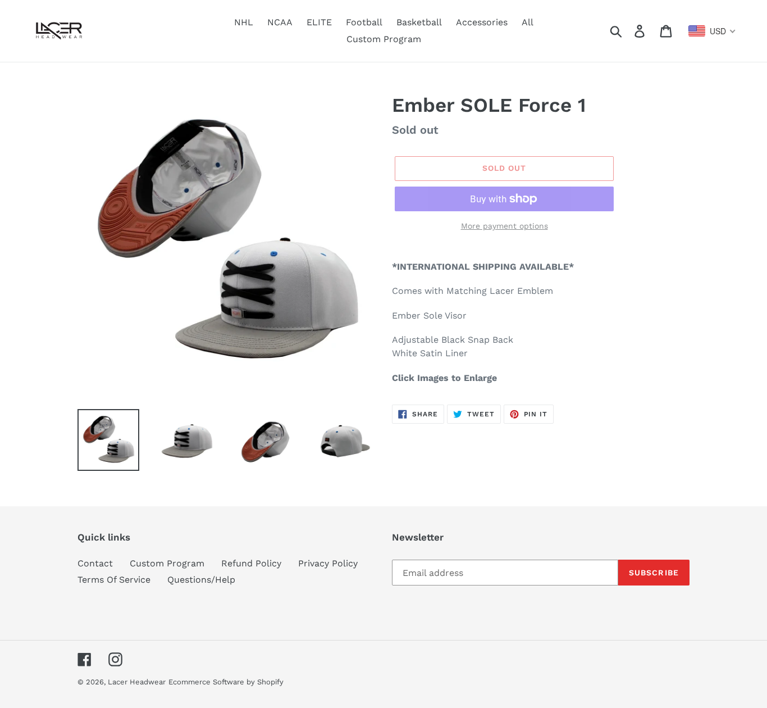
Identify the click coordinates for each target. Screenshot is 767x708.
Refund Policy (251, 563)
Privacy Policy (328, 563)
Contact (95, 563)
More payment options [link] (504, 225)
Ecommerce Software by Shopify (226, 682)
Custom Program (167, 563)
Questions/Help (201, 579)
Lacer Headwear (137, 682)
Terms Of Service (113, 579)
